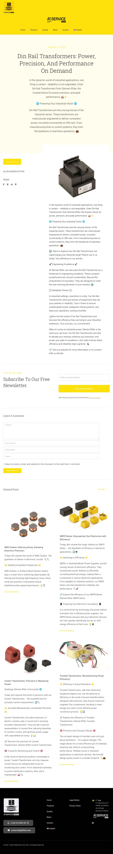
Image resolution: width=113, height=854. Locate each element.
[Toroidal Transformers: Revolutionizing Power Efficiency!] (84, 654)
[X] (8, 184)
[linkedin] (93, 823)
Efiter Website (15, 845)
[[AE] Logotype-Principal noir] (56, 16)
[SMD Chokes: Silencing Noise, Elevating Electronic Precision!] (28, 519)
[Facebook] (4, 184)
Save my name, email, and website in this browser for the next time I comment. (43, 464)
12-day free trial (95, 397)
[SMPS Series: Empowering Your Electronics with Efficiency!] (84, 514)
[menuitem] (78, 29)
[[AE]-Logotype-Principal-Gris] (101, 814)
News (16, 162)
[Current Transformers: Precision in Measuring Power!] (28, 656)
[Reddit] (12, 184)
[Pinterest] (16, 184)
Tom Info (25, 845)
